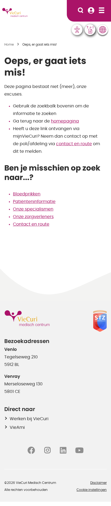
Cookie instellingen (92, 489)
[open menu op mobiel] (102, 11)
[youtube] (79, 450)
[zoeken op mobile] (81, 11)
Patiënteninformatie (34, 201)
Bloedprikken (26, 194)
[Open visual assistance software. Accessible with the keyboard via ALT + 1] (77, 29)
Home (9, 44)
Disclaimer (98, 482)
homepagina (65, 121)
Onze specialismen (33, 209)
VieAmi (17, 427)
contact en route (74, 144)
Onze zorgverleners (33, 217)
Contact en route (31, 224)
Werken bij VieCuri (29, 419)
